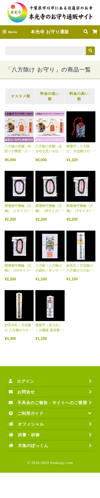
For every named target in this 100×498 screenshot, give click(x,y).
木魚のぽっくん (31, 445)
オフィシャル (29, 424)
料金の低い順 (49, 96)
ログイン (23, 381)
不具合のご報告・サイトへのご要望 (50, 402)
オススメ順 (20, 96)
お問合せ (24, 392)
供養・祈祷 (27, 435)
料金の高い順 (79, 96)
